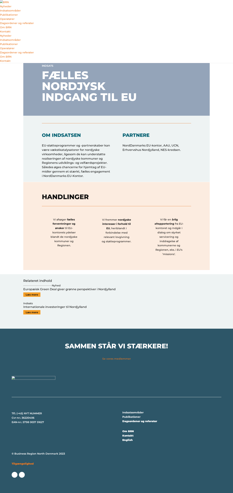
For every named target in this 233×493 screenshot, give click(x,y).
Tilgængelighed (23, 463)
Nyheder (5, 6)
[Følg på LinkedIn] (22, 475)
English (127, 440)
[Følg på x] (14, 475)
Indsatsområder (10, 10)
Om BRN (5, 27)
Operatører (7, 19)
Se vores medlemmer (116, 358)
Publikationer (9, 14)
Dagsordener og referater (17, 23)
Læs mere (32, 294)
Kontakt (5, 31)
